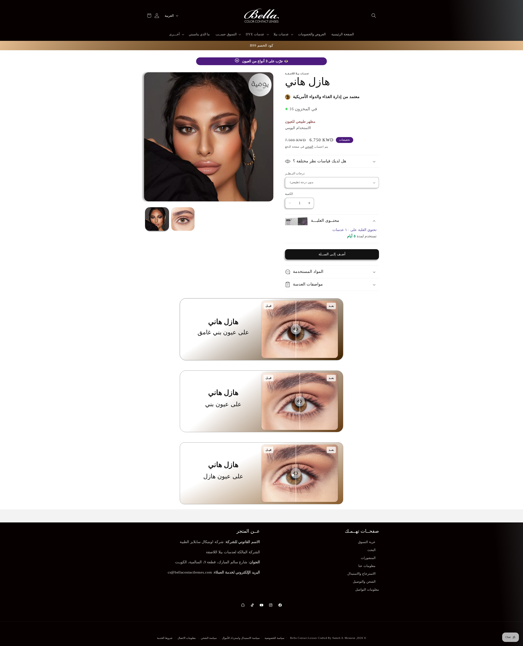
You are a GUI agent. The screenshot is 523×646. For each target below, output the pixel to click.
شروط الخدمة (165, 638)
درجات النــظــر (295, 173)
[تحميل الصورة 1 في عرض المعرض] (157, 219)
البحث (371, 550)
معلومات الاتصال (187, 638)
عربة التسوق (366, 542)
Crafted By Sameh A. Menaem (336, 638)
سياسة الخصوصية (274, 638)
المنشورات (368, 558)
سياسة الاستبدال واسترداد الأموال (241, 638)
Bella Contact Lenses (303, 638)
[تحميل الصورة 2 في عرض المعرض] (182, 219)
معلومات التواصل (367, 589)
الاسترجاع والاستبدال (361, 573)
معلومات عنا (366, 566)
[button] (374, 15)
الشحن (309, 146)
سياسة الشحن (209, 638)
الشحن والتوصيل (364, 581)
